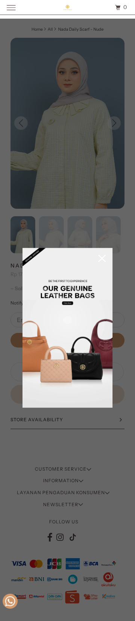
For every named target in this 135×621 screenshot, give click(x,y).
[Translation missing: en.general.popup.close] (102, 259)
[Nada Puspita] (67, 7)
